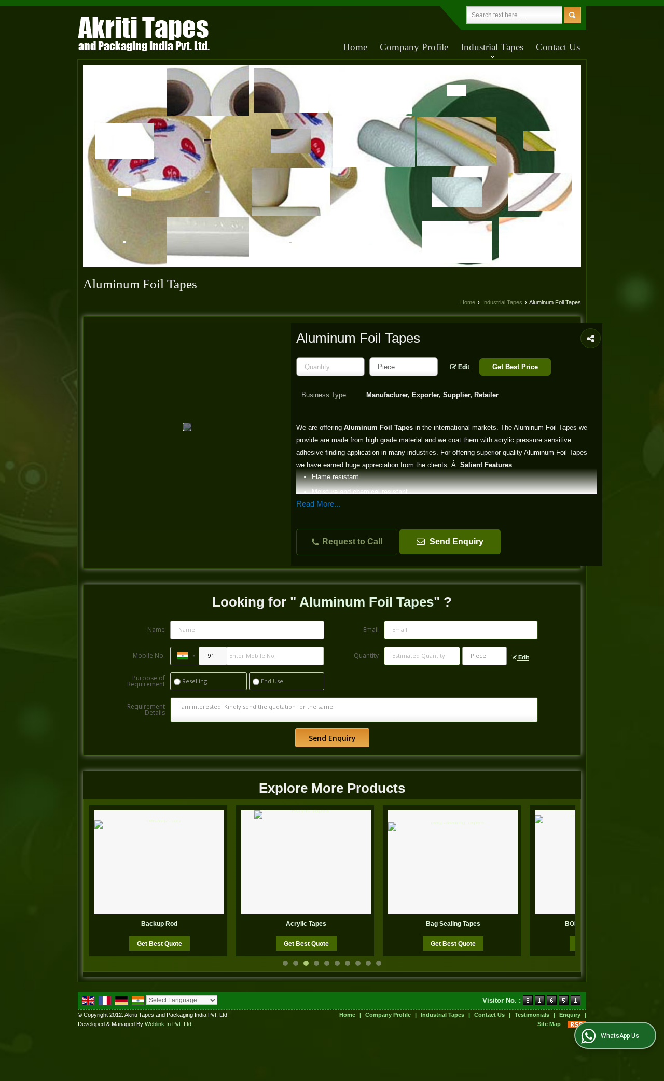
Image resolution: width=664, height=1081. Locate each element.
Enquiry (569, 1015)
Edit (463, 367)
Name (156, 629)
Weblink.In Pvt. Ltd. (169, 1024)
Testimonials (532, 1015)
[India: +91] (184, 656)
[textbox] (403, 366)
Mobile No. (149, 655)
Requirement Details (146, 710)
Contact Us (558, 46)
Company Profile (414, 46)
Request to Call (351, 541)
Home (355, 46)
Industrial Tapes (492, 46)
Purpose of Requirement (146, 681)
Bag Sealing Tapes (324, 924)
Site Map (549, 1024)
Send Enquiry (455, 541)
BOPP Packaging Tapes (471, 924)
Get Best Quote (177, 943)
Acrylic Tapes (178, 924)
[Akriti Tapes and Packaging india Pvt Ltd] (144, 35)
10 (378, 963)
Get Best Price (515, 367)
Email (371, 629)
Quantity (366, 655)
